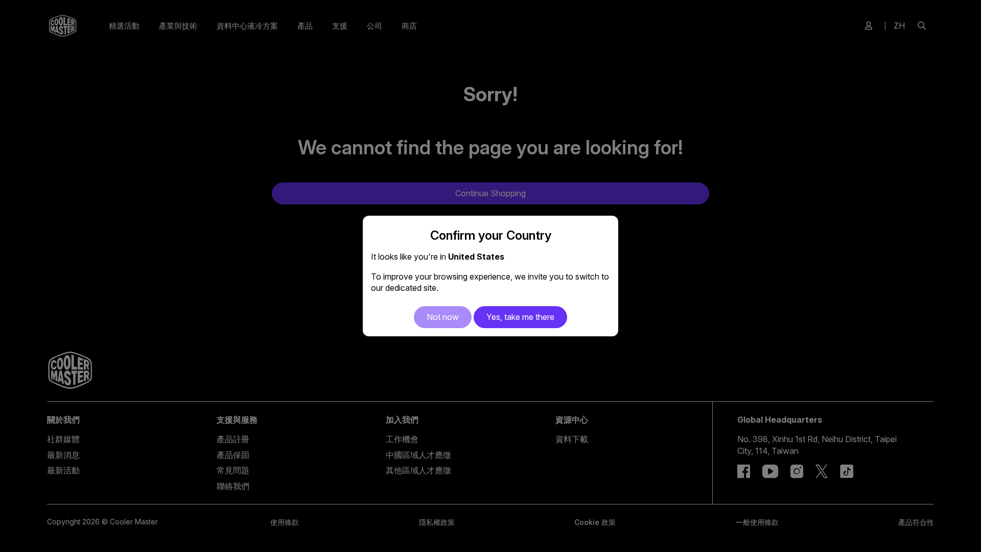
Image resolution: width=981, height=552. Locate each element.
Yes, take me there (520, 317)
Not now (443, 317)
